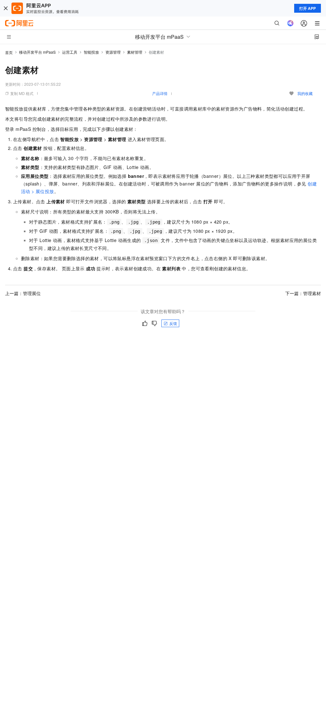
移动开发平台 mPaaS (37, 52)
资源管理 (113, 52)
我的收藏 (305, 93)
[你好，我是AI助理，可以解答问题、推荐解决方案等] (290, 23)
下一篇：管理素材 (303, 293)
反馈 (173, 323)
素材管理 (134, 52)
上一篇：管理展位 (23, 293)
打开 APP (307, 8)
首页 (9, 52)
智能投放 (91, 52)
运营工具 (69, 52)
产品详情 (159, 93)
